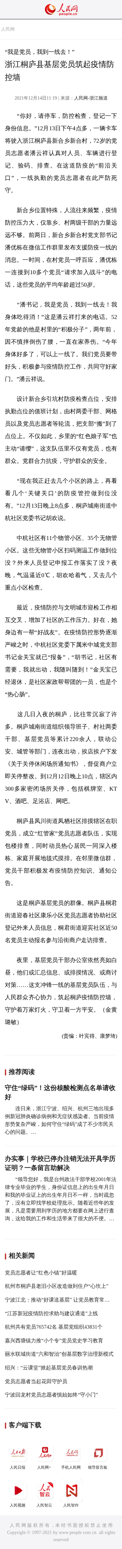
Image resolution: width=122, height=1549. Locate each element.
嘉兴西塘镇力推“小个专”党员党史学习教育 (54, 1340)
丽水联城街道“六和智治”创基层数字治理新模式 (59, 1354)
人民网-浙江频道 (91, 98)
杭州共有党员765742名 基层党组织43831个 (53, 1327)
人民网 (8, 29)
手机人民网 (71, 1467)
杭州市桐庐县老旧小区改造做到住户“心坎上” (56, 1286)
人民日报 (17, 1467)
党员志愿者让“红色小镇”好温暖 (41, 1272)
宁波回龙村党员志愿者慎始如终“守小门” (51, 1395)
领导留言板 (97, 1467)
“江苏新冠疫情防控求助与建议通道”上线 (51, 1313)
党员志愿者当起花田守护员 (36, 1381)
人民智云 (44, 1505)
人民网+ (44, 1467)
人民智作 (71, 1505)
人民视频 (17, 1505)
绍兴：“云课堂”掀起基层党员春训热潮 (49, 1367)
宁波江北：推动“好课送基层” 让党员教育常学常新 (62, 1300)
